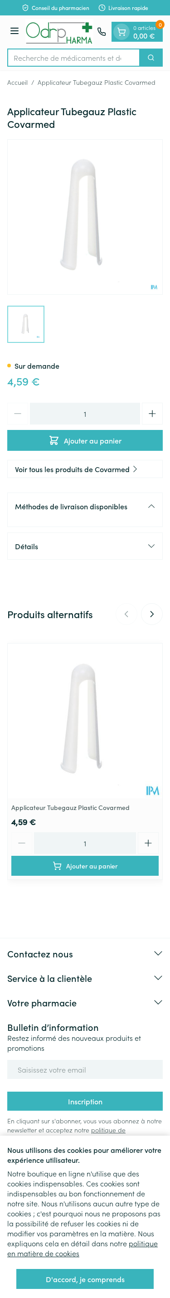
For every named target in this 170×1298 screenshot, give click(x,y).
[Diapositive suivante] (152, 614)
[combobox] (73, 58)
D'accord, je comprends (85, 1279)
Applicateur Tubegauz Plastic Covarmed (70, 807)
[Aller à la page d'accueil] (59, 32)
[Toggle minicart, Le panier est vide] (121, 32)
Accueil (17, 82)
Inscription (85, 1101)
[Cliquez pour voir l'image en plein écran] (85, 217)
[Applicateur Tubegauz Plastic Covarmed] (85, 721)
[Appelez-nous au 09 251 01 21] (101, 31)
